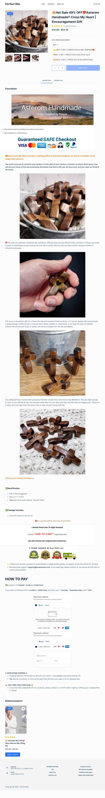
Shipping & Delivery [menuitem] (85, 772)
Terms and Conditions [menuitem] (85, 775)
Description (46, 80)
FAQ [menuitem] (52, 769)
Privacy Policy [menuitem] (85, 766)
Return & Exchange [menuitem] (85, 769)
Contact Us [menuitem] (52, 775)
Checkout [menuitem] (51, 4)
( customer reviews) (69, 26)
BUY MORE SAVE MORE (60, 40)
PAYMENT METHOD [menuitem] (52, 766)
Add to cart (83, 68)
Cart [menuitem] (43, 4)
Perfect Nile (12, 4)
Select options (12, 754)
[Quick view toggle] (23, 708)
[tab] (46, 80)
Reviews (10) (58, 80)
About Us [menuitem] (60, 4)
